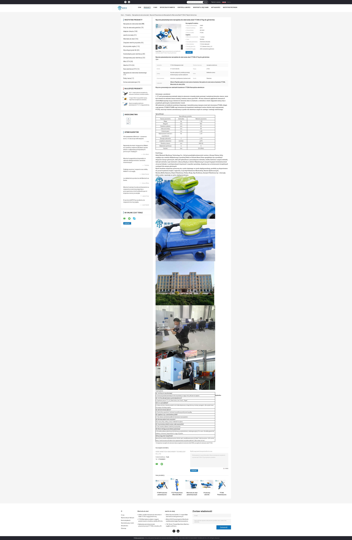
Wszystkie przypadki (230, 7)
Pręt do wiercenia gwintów (132, 27)
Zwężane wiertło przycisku (132, 43)
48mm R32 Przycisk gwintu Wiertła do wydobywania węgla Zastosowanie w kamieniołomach (177, 520)
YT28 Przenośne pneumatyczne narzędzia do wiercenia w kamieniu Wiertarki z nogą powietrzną (162, 493)
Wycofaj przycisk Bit (129, 50)
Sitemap (123, 528)
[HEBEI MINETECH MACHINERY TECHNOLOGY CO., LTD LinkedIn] (129, 2)
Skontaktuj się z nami (200, 7)
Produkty (147, 7)
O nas (155, 7)
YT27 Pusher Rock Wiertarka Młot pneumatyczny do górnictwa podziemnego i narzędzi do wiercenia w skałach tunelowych (177, 493)
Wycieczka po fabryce (167, 7)
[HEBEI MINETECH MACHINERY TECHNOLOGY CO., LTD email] (125, 218)
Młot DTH (126, 61)
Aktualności (215, 7)
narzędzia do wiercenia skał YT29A (203, 443)
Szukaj (205, 2)
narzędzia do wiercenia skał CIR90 (185, 443)
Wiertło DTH (127, 65)
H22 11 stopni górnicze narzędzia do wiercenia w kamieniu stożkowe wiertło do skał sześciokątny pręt (138, 94)
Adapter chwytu (128, 31)
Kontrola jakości (184, 7)
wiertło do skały (128, 35)
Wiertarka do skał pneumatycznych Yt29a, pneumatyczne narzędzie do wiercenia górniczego (192, 493)
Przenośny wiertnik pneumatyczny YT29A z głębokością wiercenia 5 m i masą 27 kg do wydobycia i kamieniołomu (206, 493)
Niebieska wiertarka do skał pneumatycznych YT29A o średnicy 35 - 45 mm (150, 525)
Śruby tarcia (127, 78)
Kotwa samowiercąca (130, 82)
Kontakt (189, 52)
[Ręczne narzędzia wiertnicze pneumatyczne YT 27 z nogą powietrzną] (125, 104)
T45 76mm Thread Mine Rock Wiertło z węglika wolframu (177, 525)
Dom (139, 7)
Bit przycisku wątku (129, 46)
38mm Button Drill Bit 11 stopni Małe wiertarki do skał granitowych (177, 515)
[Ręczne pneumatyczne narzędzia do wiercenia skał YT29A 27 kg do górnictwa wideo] (166, 33)
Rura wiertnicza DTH (129, 69)
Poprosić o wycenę (215, 2)
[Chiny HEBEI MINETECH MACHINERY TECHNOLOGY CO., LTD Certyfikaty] (128, 121)
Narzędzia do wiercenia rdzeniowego (135, 73)
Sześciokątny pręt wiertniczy (132, 54)
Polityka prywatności (139, 538)
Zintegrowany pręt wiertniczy (132, 58)
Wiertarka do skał (128, 39)
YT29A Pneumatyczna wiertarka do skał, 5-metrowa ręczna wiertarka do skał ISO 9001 (221, 493)
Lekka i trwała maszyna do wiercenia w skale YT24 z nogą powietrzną (150, 515)
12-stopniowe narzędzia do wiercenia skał (166, 443)
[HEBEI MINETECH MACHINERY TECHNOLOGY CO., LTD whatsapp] (130, 218)
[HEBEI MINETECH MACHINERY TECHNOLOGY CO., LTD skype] (135, 218)
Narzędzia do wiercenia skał (140, 15)
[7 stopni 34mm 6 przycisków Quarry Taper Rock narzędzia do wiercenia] (125, 99)
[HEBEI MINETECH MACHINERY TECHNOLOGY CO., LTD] (122, 8)
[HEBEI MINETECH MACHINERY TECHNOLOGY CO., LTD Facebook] (125, 2)
